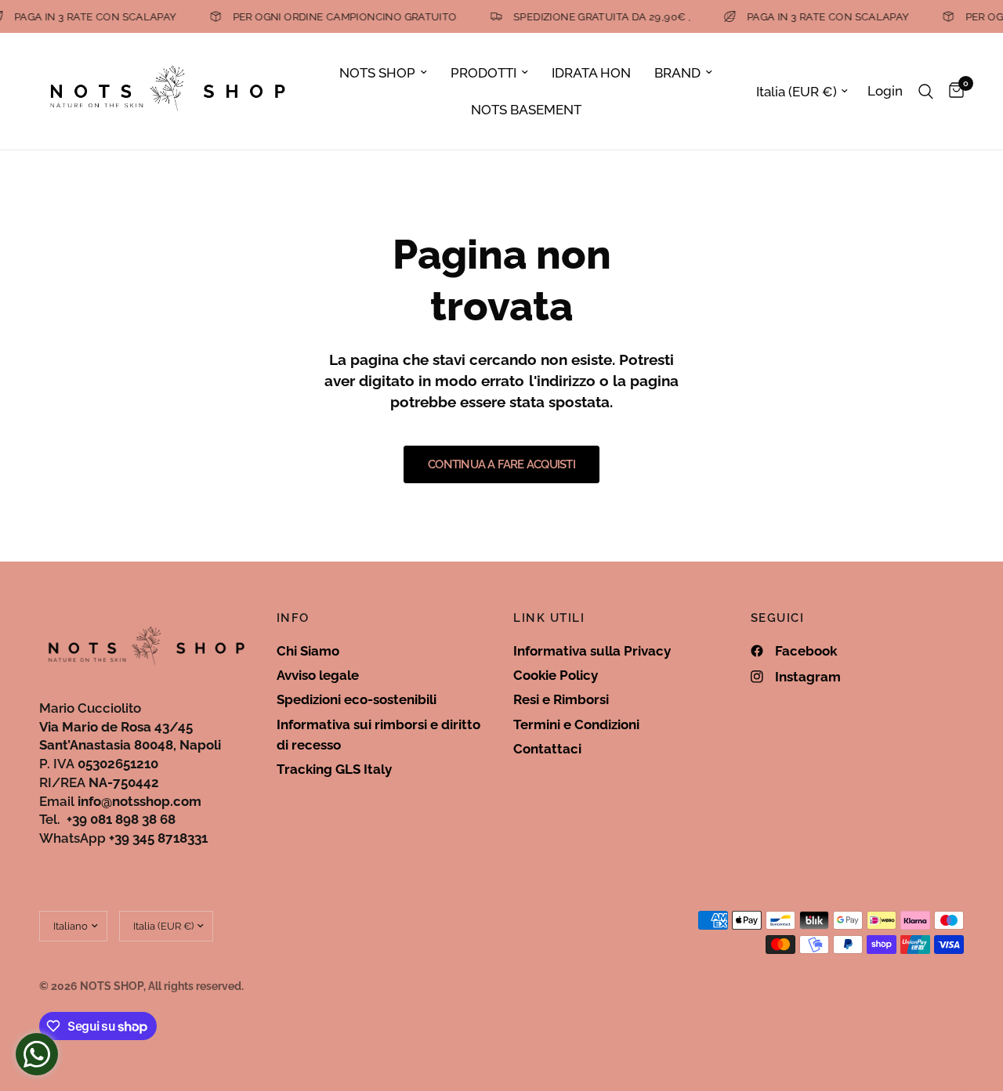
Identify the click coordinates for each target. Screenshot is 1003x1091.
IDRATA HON (591, 73)
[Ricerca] (926, 91)
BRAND (677, 73)
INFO (293, 618)
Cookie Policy (555, 675)
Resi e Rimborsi (561, 699)
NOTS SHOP (377, 73)
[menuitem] (383, 73)
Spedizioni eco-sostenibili (356, 699)
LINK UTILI (549, 618)
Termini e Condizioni (576, 724)
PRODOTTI (483, 73)
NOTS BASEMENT (526, 109)
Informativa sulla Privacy (592, 651)
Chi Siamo (308, 651)
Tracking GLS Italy (334, 769)
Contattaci (547, 749)
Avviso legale (318, 675)
